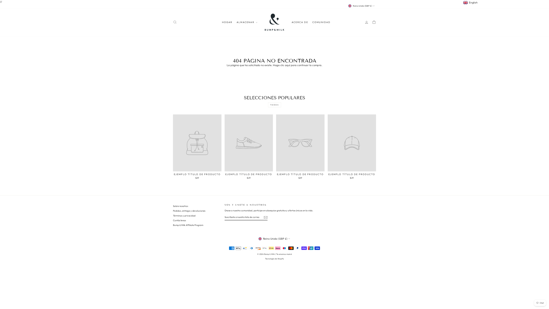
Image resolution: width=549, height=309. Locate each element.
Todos (274, 105)
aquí (287, 65)
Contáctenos (179, 220)
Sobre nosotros (180, 206)
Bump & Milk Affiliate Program (188, 225)
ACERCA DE (300, 22)
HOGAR (227, 22)
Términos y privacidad (184, 215)
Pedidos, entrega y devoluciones (189, 210)
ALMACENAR (246, 22)
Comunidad (321, 22)
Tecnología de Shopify (274, 259)
